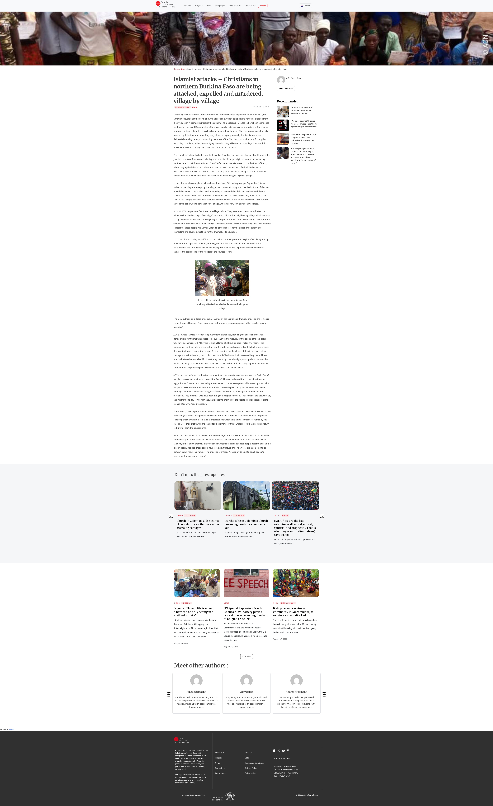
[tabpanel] (197, 512)
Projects (199, 5)
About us (187, 5)
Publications (235, 5)
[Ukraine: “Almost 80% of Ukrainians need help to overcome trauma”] (283, 111)
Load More (246, 656)
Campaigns (220, 5)
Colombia (190, 515)
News (208, 5)
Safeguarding (251, 773)
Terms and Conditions (254, 763)
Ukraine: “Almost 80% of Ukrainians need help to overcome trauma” (301, 110)
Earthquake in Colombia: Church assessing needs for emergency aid (198, 524)
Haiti (236, 515)
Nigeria (187, 603)
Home (176, 69)
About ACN (220, 752)
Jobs (247, 757)
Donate (262, 5)
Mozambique (288, 603)
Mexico (286, 515)
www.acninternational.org (194, 795)
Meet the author (286, 88)
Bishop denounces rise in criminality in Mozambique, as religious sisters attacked (293, 612)
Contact (248, 752)
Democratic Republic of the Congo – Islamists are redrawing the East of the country (303, 139)
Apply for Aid (249, 5)
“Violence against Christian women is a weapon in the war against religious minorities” (304, 124)
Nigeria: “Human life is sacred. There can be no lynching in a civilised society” (194, 612)
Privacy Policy (251, 768)
